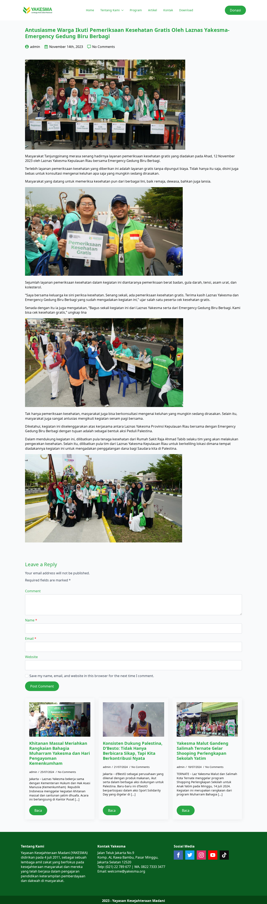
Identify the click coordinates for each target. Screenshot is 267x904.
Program (136, 10)
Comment (33, 591)
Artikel (152, 10)
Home (90, 10)
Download (186, 10)
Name (31, 620)
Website (31, 657)
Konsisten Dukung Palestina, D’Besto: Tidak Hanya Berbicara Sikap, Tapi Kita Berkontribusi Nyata (132, 751)
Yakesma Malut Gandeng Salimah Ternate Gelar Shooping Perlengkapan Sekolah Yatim (202, 751)
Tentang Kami (110, 10)
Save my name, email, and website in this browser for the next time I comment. (91, 676)
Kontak (168, 10)
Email (30, 638)
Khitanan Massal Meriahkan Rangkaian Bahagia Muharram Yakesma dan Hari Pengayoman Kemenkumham (59, 753)
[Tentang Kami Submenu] (122, 10)
